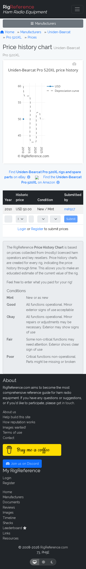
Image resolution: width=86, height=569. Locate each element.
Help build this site (16, 417)
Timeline (9, 518)
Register (37, 229)
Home (9, 32)
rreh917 (69, 209)
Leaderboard (13, 528)
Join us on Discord (24, 463)
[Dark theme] (52, 562)
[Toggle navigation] (77, 9)
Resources (11, 538)
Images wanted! (14, 427)
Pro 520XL (14, 37)
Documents (11, 502)
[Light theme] (43, 562)
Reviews (9, 507)
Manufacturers (45, 23)
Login (22, 229)
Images (8, 512)
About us (9, 412)
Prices (32, 37)
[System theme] (34, 562)
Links (6, 533)
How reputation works (19, 422)
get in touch (65, 403)
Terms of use (12, 432)
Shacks (8, 523)
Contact (8, 438)
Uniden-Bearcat (58, 32)
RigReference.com (54, 547)
